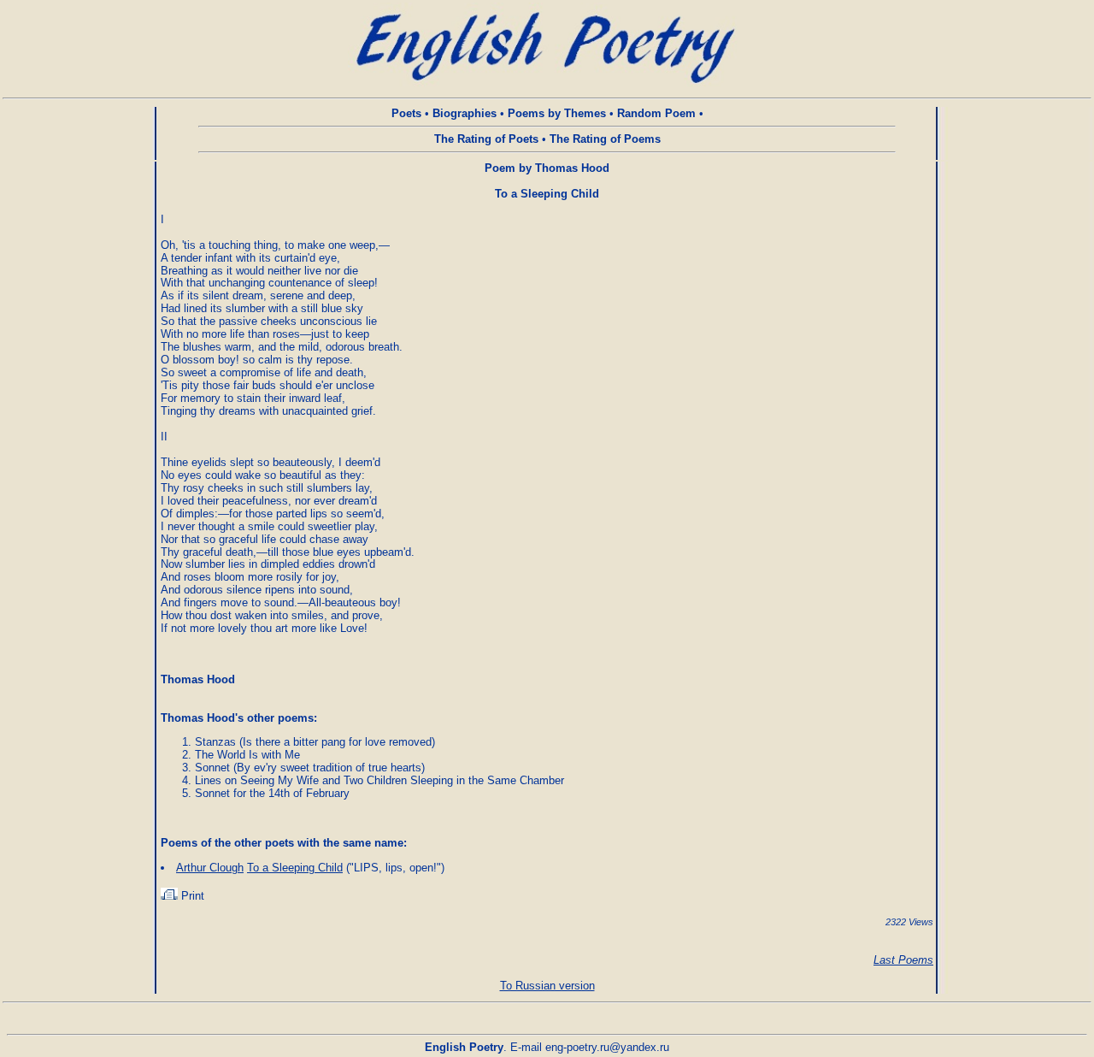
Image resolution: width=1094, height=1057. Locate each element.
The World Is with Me (247, 754)
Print (191, 895)
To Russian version (547, 985)
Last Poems (903, 960)
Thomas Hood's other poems (237, 718)
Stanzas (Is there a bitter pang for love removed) (315, 741)
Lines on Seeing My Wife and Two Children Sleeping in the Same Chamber (379, 780)
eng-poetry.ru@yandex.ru (607, 1047)
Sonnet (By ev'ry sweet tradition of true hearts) (310, 767)
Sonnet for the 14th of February (272, 793)
